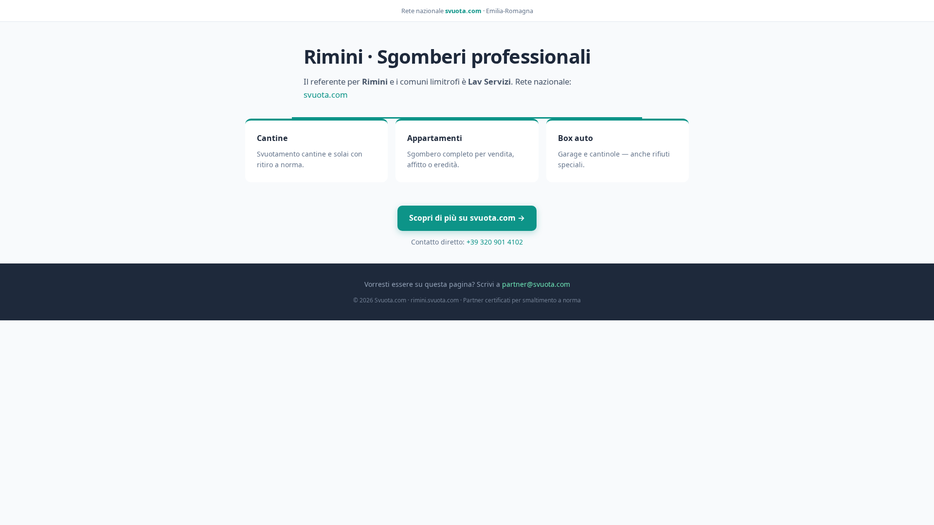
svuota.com (463, 10)
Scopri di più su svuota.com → (467, 217)
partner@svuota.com (536, 284)
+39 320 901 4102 (495, 241)
